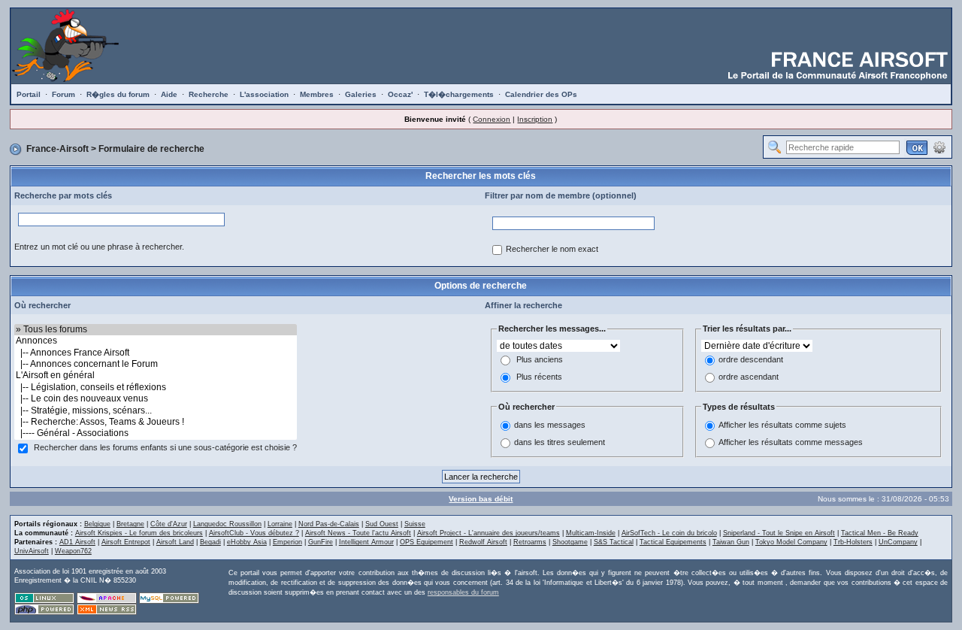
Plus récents (539, 376)
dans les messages (549, 425)
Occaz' (400, 94)
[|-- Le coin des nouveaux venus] (155, 398)
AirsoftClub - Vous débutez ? (254, 533)
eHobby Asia (247, 542)
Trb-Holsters (853, 542)
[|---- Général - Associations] (155, 433)
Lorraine (280, 524)
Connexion (491, 119)
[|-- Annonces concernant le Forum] (155, 364)
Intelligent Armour (366, 542)
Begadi (210, 542)
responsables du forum (463, 592)
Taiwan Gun (730, 542)
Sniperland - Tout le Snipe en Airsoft (779, 533)
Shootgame (570, 542)
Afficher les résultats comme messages (790, 442)
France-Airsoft (57, 149)
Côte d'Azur (168, 524)
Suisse (414, 524)
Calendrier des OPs (541, 94)
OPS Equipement (426, 542)
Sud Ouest (381, 524)
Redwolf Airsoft (483, 542)
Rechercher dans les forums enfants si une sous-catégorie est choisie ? (165, 447)
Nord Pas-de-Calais (328, 524)
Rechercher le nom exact (552, 248)
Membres (317, 94)
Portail (29, 94)
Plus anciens (539, 359)
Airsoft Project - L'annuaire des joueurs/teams (488, 533)
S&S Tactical (614, 542)
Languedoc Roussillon (227, 524)
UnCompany (898, 542)
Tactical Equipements (673, 542)
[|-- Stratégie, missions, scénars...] (155, 410)
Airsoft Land (175, 542)
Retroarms (529, 542)
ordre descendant (750, 359)
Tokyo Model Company (791, 542)
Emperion (287, 542)
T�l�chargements (459, 94)
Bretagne (130, 524)
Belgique (97, 524)
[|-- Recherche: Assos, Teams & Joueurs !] (155, 422)
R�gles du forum (118, 94)
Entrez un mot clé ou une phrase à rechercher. (99, 246)
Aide (169, 94)
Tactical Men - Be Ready (879, 533)
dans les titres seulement (559, 442)
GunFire (320, 542)
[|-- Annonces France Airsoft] (155, 353)
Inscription (534, 119)
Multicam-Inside (591, 533)
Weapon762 (73, 551)
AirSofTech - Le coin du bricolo (669, 533)
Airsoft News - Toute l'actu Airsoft (358, 533)
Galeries (361, 94)
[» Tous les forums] (155, 329)
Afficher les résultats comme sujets (782, 425)
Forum (63, 94)
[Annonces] (155, 341)
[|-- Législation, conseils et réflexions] (155, 387)
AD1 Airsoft (77, 542)
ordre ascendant (748, 376)
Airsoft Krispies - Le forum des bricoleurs (139, 533)
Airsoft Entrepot (125, 542)
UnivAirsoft (31, 551)
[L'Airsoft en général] (155, 375)
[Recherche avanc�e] (939, 146)
